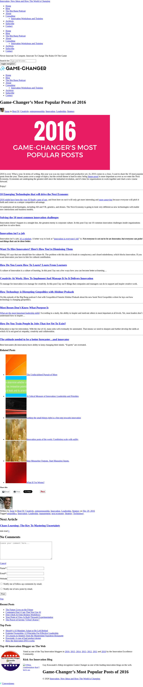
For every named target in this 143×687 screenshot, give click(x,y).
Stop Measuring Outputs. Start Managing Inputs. (48, 461)
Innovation (50, 111)
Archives (10, 21)
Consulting (10, 16)
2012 (89, 651)
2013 (84, 651)
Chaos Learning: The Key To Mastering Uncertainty (30, 525)
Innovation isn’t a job (12, 233)
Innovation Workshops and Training (27, 18)
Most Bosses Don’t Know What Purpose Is (24, 307)
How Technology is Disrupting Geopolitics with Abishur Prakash (37, 291)
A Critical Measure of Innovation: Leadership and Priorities (53, 396)
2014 (78, 651)
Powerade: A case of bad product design (23, 638)
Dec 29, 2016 (89, 511)
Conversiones (8, 683)
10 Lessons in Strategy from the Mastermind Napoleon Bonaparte (34, 636)
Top (1, 599)
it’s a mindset (25, 239)
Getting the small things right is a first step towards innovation (54, 418)
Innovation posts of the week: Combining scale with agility (52, 439)
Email (3, 573)
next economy (58, 513)
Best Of (15, 111)
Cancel (3, 563)
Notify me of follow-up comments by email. (22, 584)
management (44, 513)
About (8, 13)
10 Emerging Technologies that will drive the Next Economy (34, 194)
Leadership (61, 111)
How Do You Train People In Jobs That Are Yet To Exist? (33, 323)
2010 (104, 651)
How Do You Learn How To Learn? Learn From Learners (33, 265)
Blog (8, 8)
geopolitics (12, 513)
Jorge (7, 111)
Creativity (24, 111)
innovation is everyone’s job (66, 239)
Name (3, 568)
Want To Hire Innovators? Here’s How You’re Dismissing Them (36, 249)
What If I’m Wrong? (35, 482)
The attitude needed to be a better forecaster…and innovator (34, 339)
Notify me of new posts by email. (18, 589)
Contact (9, 26)
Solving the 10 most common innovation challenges (29, 217)
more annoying (105, 199)
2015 (73, 651)
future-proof (93, 176)
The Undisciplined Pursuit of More (42, 374)
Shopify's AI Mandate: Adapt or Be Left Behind (27, 630)
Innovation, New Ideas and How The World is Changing (25, 1)
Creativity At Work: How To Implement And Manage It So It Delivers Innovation (46, 278)
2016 (67, 651)
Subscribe (10, 23)
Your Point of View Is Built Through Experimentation (29, 617)
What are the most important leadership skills (19, 313)
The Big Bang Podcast (16, 11)
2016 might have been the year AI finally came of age (23, 199)
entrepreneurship (37, 111)
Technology (78, 513)
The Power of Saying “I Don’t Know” (23, 620)
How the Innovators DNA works (20, 641)
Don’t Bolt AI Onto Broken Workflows (23, 615)
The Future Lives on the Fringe (19, 609)
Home (8, 6)
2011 (95, 651)
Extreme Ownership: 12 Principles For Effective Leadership (32, 633)
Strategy (70, 111)
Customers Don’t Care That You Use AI (23, 612)
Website (3, 578)
